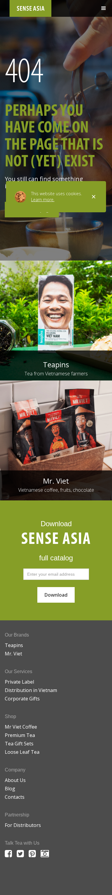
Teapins (14, 645)
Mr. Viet (13, 653)
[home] (30, 8)
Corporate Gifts (22, 698)
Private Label (19, 682)
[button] (103, 8)
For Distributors (23, 825)
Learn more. (42, 199)
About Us (15, 780)
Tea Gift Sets (19, 743)
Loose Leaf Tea (22, 752)
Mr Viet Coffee (21, 726)
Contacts (14, 797)
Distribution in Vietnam (31, 690)
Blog (10, 788)
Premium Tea (20, 735)
